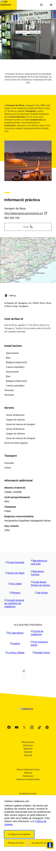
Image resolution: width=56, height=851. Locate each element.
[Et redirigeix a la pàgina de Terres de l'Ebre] (14, 573)
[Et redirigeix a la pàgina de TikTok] (39, 727)
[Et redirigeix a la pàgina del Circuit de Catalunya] (41, 633)
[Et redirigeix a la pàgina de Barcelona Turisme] (41, 573)
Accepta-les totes (40, 843)
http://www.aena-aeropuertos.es (23, 213)
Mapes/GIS (28, 748)
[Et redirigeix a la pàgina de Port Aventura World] (41, 643)
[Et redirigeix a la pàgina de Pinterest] (47, 727)
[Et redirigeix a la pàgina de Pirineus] (14, 592)
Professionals (28, 776)
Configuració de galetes (19, 834)
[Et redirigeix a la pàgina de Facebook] (9, 727)
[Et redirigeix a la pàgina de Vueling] (15, 643)
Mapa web (28, 755)
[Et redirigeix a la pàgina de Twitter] (24, 727)
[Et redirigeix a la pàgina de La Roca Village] (14, 652)
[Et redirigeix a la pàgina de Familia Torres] (41, 652)
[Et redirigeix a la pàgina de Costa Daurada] (15, 562)
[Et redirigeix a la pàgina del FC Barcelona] (14, 633)
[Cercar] (41, 5)
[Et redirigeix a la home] (8, 5)
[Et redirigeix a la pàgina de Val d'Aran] (41, 592)
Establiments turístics (28, 793)
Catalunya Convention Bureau (28, 779)
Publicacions (28, 745)
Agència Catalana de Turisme (28, 769)
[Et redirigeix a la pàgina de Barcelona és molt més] (41, 562)
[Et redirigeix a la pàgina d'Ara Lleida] (14, 583)
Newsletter (28, 752)
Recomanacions (28, 742)
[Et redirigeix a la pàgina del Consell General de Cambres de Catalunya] (14, 603)
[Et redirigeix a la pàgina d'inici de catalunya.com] (28, 712)
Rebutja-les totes (16, 843)
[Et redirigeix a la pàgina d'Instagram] (31, 727)
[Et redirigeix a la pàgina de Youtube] (16, 727)
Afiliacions (28, 773)
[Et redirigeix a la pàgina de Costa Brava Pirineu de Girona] (41, 584)
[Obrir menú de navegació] (51, 5)
